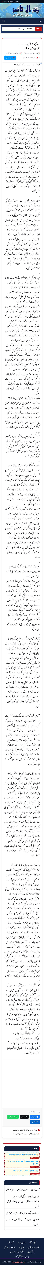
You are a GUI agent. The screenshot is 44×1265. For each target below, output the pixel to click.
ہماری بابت (22, 1242)
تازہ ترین (34, 1130)
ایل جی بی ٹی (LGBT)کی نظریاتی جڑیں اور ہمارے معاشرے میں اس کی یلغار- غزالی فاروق (23, 1201)
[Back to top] (4, 1262)
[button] (40, 21)
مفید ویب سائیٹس (34, 1247)
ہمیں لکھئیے (32, 1242)
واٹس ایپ (12, 1116)
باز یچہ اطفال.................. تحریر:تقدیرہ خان (24, 1134)
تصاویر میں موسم (9, 1247)
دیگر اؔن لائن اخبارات (17, 1251)
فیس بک (33, 1116)
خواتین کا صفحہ (24, 1130)
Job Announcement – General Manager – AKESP (23, 1154)
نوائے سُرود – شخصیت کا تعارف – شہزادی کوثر (23, 1189)
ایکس (23, 1116)
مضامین (14, 1130)
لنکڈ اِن (34, 1122)
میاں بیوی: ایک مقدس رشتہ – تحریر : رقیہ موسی (23, 1212)
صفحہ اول (11, 1242)
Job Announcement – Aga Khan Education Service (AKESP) (22, 1163)
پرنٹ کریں (9, 57)
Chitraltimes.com (18, 1262)
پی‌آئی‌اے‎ (31, 1251)
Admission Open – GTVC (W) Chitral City (25, 1171)
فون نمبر (21, 1247)
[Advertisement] (22, 1083)
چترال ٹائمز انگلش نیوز (22, 1256)
